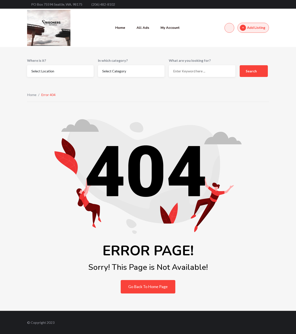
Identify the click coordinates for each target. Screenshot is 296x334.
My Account (170, 27)
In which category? (113, 60)
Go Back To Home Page (148, 286)
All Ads (143, 27)
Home (120, 27)
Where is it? (36, 60)
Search (251, 71)
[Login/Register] (229, 28)
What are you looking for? (190, 60)
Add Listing (256, 27)
